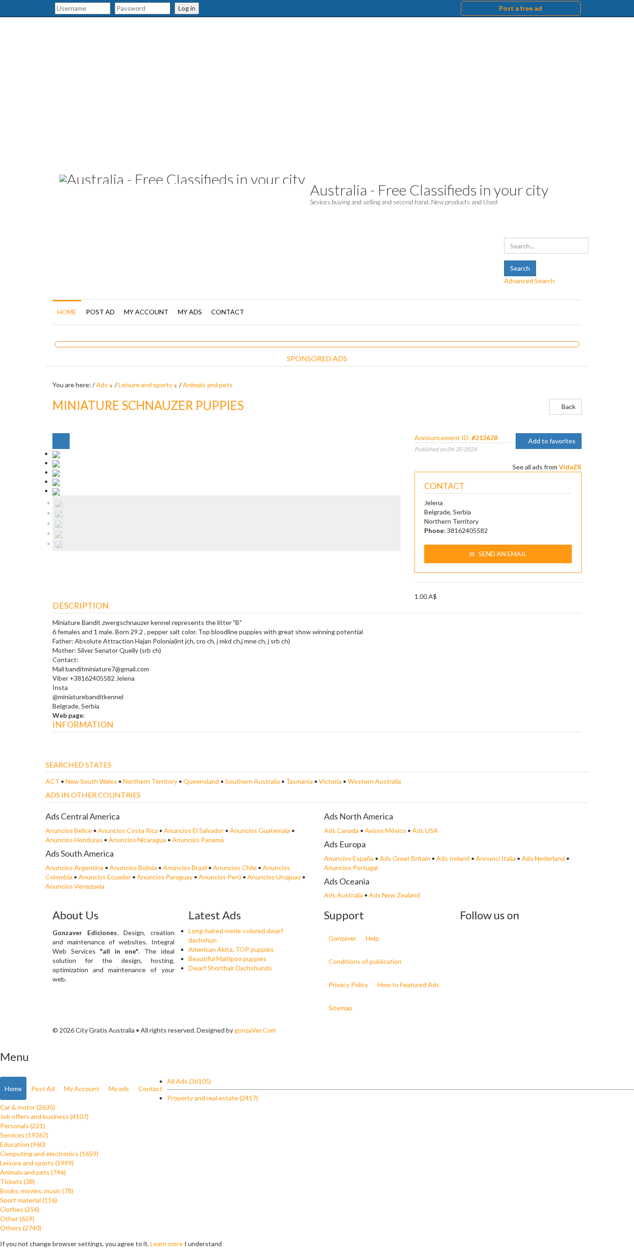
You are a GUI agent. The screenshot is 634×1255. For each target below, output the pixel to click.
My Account (146, 312)
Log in (186, 8)
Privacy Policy (348, 984)
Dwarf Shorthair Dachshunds (230, 968)
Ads (102, 385)
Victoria (331, 781)
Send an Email (502, 554)
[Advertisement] (317, 87)
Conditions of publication (365, 961)
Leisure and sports (145, 385)
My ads (190, 312)
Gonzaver (342, 938)
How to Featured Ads (408, 984)
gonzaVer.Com (255, 1030)
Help (372, 938)
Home (67, 312)
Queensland (201, 781)
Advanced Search (529, 281)
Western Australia (374, 781)
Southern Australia (253, 781)
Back (568, 406)
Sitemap (340, 1008)
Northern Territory (151, 781)
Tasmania (300, 781)
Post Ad (100, 312)
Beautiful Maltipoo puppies (227, 958)
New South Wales (91, 781)
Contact (227, 312)
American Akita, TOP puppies (231, 949)
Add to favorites (551, 441)
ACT (53, 781)
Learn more (166, 1244)
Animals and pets (208, 385)
